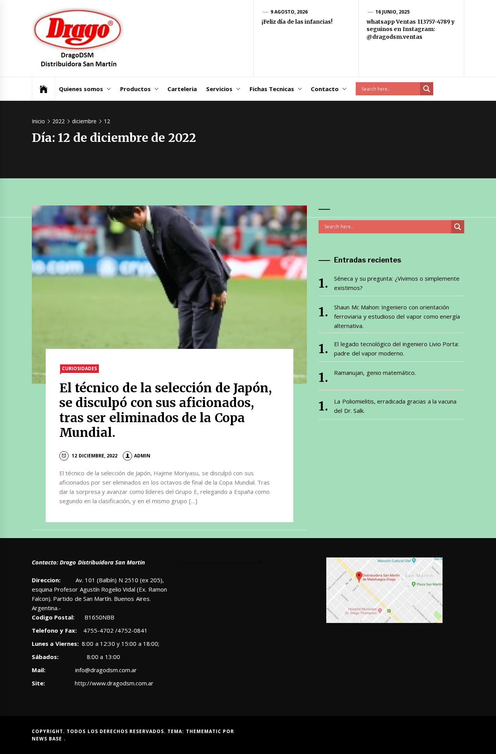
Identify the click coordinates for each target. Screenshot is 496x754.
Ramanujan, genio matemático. (375, 372)
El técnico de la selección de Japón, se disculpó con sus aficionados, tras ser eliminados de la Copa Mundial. (165, 410)
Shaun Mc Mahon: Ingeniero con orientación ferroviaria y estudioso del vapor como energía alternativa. (397, 316)
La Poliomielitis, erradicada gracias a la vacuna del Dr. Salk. (395, 405)
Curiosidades (79, 368)
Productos (135, 89)
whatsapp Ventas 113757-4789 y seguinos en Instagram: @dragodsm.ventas (411, 29)
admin (142, 455)
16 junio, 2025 (392, 12)
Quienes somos (81, 89)
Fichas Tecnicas (272, 89)
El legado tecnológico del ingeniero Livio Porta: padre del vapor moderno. (396, 348)
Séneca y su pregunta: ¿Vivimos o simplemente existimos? (397, 283)
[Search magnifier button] (426, 88)
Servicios (219, 89)
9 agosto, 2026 (289, 12)
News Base (48, 738)
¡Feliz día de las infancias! (297, 21)
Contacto (325, 89)
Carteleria (182, 89)
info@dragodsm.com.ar (105, 670)
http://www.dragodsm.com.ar (114, 683)
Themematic (204, 731)
